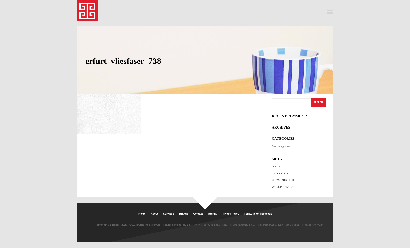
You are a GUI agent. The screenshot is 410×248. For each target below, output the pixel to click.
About (154, 213)
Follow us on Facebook (258, 213)
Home (142, 213)
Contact (198, 213)
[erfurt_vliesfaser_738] (109, 114)
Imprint (212, 213)
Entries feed (280, 173)
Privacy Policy (230, 213)
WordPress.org (283, 187)
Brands (183, 213)
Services (168, 213)
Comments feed (283, 180)
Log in (276, 166)
